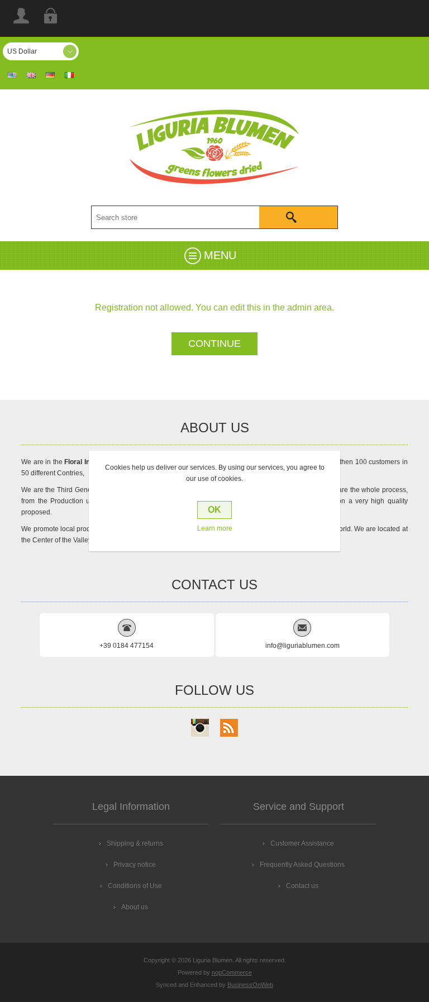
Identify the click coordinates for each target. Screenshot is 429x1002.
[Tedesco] (50, 75)
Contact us (302, 886)
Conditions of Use (135, 886)
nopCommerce (232, 972)
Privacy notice (134, 865)
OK (214, 509)
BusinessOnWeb (250, 984)
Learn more (214, 528)
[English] (31, 75)
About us (134, 907)
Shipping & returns (135, 843)
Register (21, 16)
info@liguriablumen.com (302, 646)
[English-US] (12, 75)
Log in (50, 16)
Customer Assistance (302, 843)
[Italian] (69, 75)
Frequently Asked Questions (302, 865)
